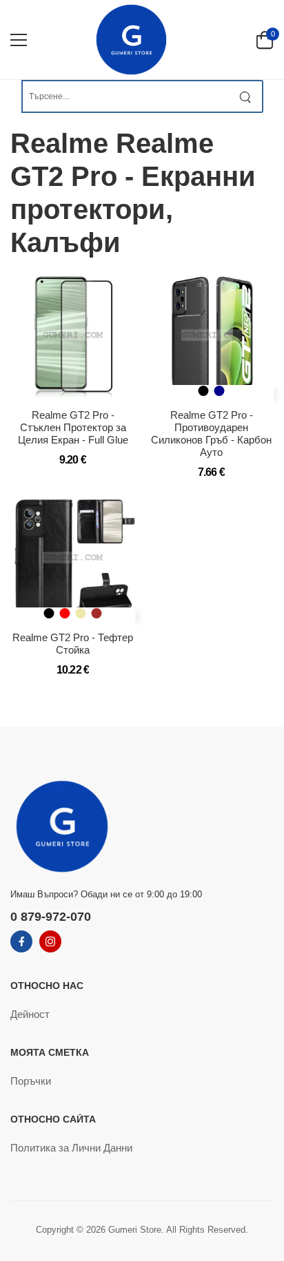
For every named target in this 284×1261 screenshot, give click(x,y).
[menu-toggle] (18, 40)
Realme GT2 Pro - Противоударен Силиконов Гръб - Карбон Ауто (211, 433)
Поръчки (30, 1081)
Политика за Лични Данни (71, 1148)
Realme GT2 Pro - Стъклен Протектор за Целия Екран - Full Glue (73, 427)
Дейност (30, 1014)
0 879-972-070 (50, 916)
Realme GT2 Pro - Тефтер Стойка (72, 644)
